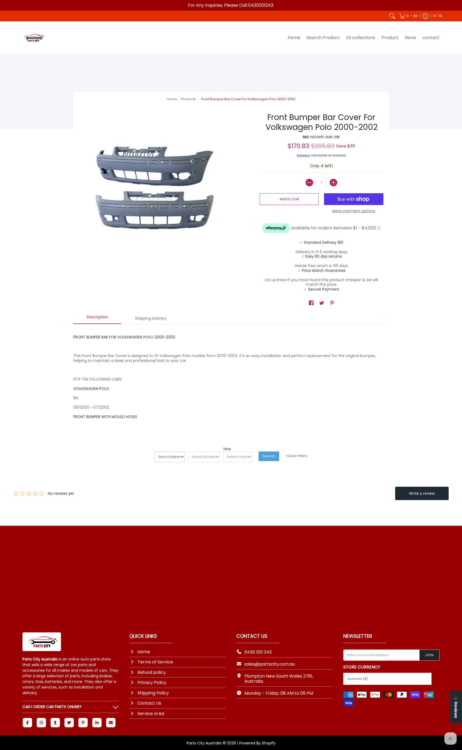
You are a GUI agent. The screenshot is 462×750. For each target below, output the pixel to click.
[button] (408, 16)
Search (269, 456)
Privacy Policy (151, 682)
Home (172, 99)
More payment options (353, 211)
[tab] (97, 319)
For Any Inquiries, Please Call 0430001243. (231, 5)
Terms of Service (155, 662)
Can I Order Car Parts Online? (52, 706)
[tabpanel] (231, 378)
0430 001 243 (258, 652)
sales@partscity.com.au (269, 664)
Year (227, 449)
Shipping (303, 155)
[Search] (392, 16)
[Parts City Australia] (33, 38)
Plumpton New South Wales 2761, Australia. (278, 679)
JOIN (429, 655)
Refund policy (151, 672)
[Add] (333, 182)
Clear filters (296, 455)
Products (188, 99)
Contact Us (149, 703)
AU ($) (437, 16)
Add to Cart (289, 199)
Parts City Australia (204, 743)
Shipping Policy (153, 693)
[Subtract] (309, 182)
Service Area (150, 713)
